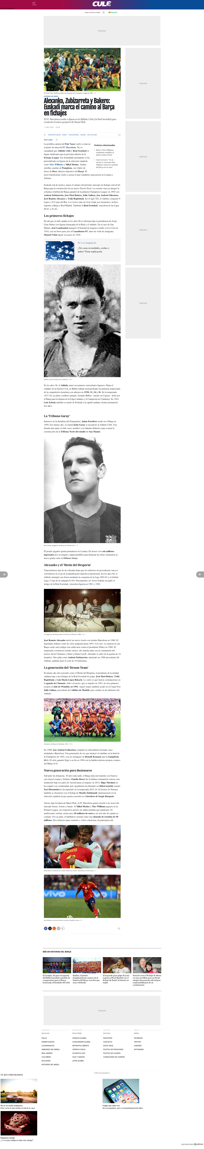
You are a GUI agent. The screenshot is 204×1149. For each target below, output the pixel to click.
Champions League (54, 135)
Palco (44, 1038)
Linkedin (138, 1045)
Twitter (137, 1042)
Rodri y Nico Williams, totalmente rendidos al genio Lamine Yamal (105, 152)
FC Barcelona (69, 147)
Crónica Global (79, 1038)
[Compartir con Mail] (58, 928)
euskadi (83, 135)
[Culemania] (102, 3)
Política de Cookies (112, 1053)
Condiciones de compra (114, 1057)
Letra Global (78, 1061)
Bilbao (64, 135)
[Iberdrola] (112, 12)
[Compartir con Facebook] (45, 928)
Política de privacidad (113, 1049)
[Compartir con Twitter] (50, 928)
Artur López (48, 140)
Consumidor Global (81, 1042)
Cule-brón (46, 1057)
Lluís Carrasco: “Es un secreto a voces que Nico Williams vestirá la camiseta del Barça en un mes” (107, 163)
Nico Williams (92, 135)
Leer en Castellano (7, 8)
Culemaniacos (48, 1045)
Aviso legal (108, 1045)
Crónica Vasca (78, 1049)
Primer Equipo (48, 1042)
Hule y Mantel (78, 1057)
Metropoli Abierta (80, 1045)
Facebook (138, 1038)
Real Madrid (47, 1053)
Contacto (107, 1042)
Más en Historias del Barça (57, 952)
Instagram (139, 1049)
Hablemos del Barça (51, 1049)
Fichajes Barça (73, 135)
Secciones (46, 1061)
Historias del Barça (51, 96)
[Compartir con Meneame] (54, 928)
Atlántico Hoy (78, 1053)
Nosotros (107, 1038)
